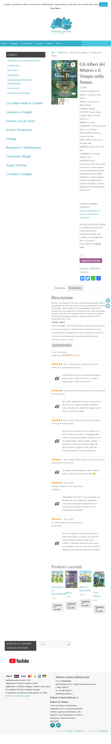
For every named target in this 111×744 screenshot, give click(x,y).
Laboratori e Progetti (19, 112)
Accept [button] (103, 4)
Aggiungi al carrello (91, 260)
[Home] (52, 53)
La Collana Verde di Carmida (24, 103)
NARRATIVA (62, 53)
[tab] (60, 288)
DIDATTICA (12, 70)
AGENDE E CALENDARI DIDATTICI (23, 61)
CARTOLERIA (13, 66)
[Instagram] (108, 306)
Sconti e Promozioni (19, 130)
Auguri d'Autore (16, 165)
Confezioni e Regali (18, 156)
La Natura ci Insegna (19, 174)
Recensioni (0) (75, 288)
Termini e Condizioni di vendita (18, 696)
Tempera (69, 731)
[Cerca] (109, 43)
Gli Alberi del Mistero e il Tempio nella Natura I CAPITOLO (90, 214)
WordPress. (79, 731)
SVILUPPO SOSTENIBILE (18, 93)
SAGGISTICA (13, 88)
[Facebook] (108, 300)
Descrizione (60, 288)
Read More (55, 8)
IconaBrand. (103, 731)
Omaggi (11, 138)
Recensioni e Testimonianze (23, 147)
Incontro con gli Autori (20, 121)
